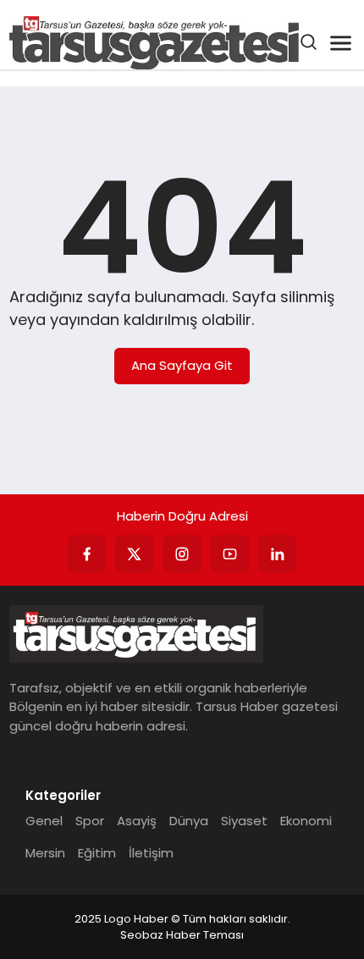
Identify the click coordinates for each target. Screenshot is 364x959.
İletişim (151, 853)
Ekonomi (306, 820)
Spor (89, 820)
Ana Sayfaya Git (182, 365)
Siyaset (244, 820)
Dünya (188, 820)
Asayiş (137, 820)
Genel (44, 820)
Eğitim (97, 853)
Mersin (45, 853)
